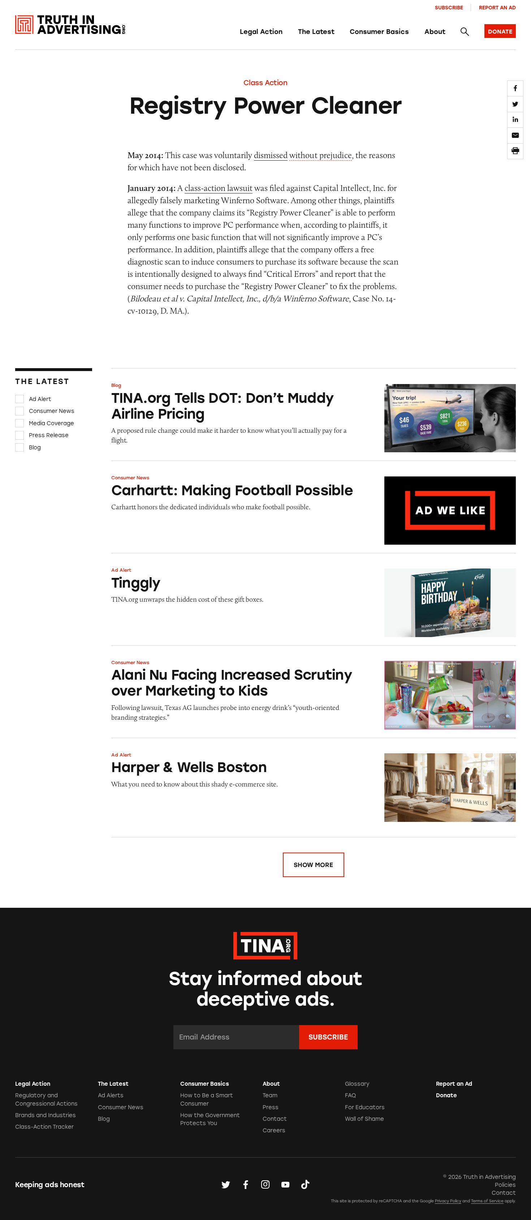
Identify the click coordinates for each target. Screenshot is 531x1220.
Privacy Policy (448, 1201)
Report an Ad (497, 7)
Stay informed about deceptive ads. (266, 989)
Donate (446, 1095)
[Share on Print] (515, 151)
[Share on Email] (515, 135)
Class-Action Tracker (44, 1127)
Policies (505, 1185)
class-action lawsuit (218, 188)
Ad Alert (40, 399)
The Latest (316, 32)
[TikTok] (305, 1185)
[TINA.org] (265, 945)
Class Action (265, 83)
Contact (275, 1119)
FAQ (350, 1095)
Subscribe (449, 7)
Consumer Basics (379, 32)
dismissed (271, 155)
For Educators (365, 1107)
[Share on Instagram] (265, 1185)
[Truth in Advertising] (70, 24)
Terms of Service (487, 1201)
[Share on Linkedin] (515, 119)
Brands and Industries (45, 1115)
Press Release (49, 435)
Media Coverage (51, 423)
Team (270, 1095)
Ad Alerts (111, 1095)
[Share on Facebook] (515, 88)
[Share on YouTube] (285, 1185)
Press (271, 1107)
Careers (274, 1130)
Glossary (357, 1084)
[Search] (464, 32)
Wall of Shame (364, 1119)
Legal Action (261, 32)
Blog (35, 447)
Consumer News (51, 411)
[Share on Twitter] (515, 104)
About (434, 32)
